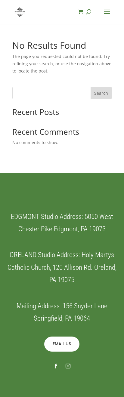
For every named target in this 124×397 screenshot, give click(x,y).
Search (101, 93)
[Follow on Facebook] (56, 366)
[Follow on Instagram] (68, 366)
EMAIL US (62, 344)
